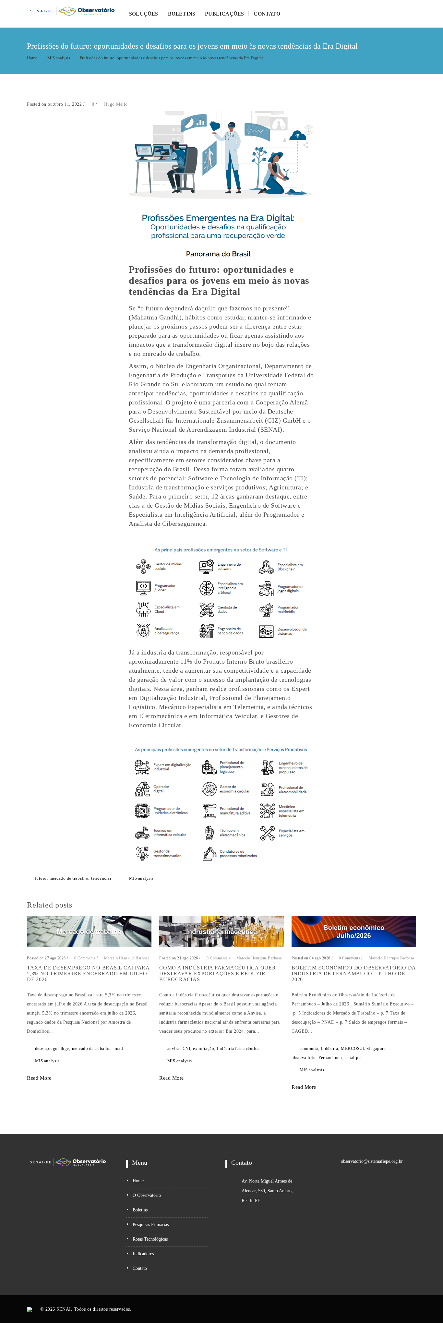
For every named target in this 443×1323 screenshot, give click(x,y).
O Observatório (147, 1195)
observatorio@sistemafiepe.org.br (372, 1161)
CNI (186, 1048)
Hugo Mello (116, 104)
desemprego (46, 1048)
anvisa (173, 1048)
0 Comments (84, 958)
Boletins (182, 14)
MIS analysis (58, 57)
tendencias (101, 878)
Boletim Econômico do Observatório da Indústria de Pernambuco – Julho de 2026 (354, 973)
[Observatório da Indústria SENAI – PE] (72, 13)
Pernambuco (330, 1057)
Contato (267, 14)
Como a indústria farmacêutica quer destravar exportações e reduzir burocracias (217, 973)
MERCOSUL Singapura (363, 1048)
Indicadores (143, 1253)
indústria (329, 1048)
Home (32, 57)
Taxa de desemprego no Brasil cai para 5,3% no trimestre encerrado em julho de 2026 (88, 973)
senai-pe (353, 1057)
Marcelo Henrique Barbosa (127, 958)
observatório (304, 1057)
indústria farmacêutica (238, 1048)
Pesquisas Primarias (151, 1224)
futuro (41, 878)
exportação (203, 1048)
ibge (65, 1048)
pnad (118, 1048)
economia (309, 1048)
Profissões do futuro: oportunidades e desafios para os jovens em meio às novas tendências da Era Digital (171, 57)
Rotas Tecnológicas (150, 1239)
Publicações (224, 14)
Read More (40, 1078)
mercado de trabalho (69, 878)
